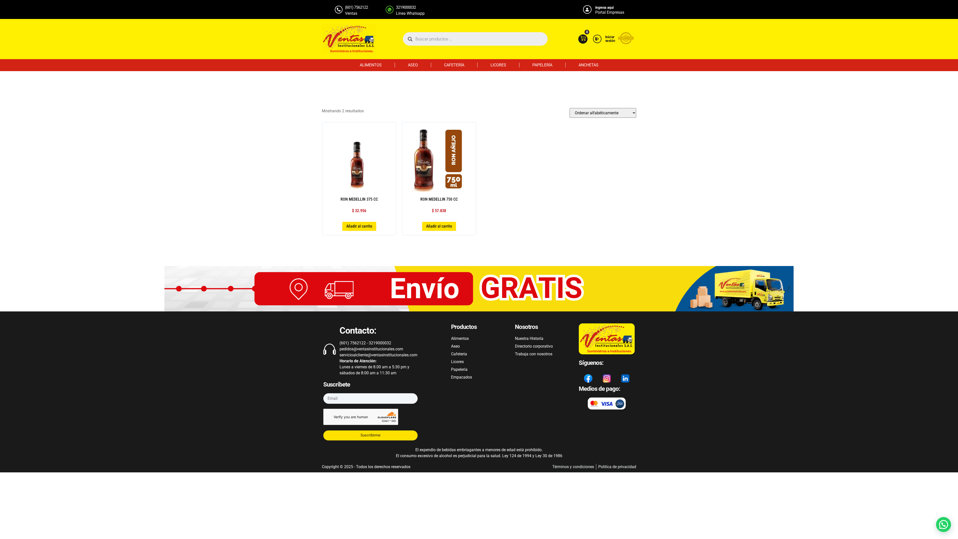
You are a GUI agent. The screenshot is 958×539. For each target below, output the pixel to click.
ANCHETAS (589, 65)
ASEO (413, 65)
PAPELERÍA (542, 65)
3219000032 (406, 7)
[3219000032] (389, 9)
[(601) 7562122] (339, 9)
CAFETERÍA (454, 65)
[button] (943, 524)
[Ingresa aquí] (587, 9)
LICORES (498, 65)
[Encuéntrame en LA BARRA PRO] (626, 43)
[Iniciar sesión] (597, 39)
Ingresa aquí (604, 7)
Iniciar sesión (610, 39)
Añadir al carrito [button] (359, 226)
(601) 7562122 (356, 7)
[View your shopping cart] (583, 39)
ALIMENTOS (371, 65)
